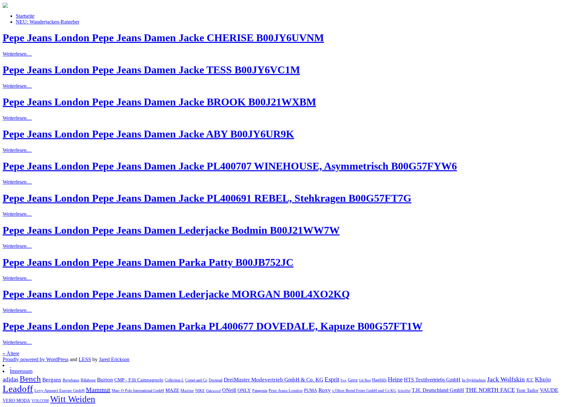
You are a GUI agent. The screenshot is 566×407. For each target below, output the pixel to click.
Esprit (332, 379)
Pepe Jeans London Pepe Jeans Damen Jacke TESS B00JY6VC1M (151, 70)
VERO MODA (16, 400)
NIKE (200, 390)
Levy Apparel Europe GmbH (59, 390)
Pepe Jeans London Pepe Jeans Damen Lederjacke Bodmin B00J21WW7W (171, 230)
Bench (30, 378)
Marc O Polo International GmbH (138, 390)
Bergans (51, 380)
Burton (105, 380)
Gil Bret (365, 380)
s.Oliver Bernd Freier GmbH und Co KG (364, 390)
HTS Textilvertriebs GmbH (432, 379)
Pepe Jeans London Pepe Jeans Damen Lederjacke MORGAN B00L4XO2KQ (176, 294)
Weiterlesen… (17, 54)
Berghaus (71, 380)
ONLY (244, 390)
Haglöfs (379, 379)
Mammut (98, 389)
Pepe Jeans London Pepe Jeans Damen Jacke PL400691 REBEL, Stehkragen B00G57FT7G (207, 198)
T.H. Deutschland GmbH (438, 390)
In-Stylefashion (474, 380)
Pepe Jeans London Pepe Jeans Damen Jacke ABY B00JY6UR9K (148, 134)
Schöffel (404, 391)
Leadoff (18, 388)
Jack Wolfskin (506, 379)
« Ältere (11, 353)
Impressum (21, 371)
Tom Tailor (527, 390)
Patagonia (259, 390)
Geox (353, 379)
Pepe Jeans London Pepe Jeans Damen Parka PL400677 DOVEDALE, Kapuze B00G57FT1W (213, 326)
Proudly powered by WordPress (35, 359)
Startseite (25, 16)
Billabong (88, 380)
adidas (10, 379)
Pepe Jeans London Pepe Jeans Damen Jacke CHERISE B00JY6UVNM (163, 38)
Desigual (215, 380)
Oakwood (213, 391)
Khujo (543, 379)
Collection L (174, 380)
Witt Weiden (72, 399)
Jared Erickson (114, 359)
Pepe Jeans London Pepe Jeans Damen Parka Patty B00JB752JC (148, 262)
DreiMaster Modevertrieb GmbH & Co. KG (273, 379)
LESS (85, 359)
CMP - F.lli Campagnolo (138, 379)
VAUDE (549, 390)
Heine (395, 379)
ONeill (229, 390)
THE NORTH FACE (490, 390)
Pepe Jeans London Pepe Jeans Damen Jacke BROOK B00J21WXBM (159, 102)
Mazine (187, 390)
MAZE (172, 390)
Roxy (324, 390)
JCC (530, 379)
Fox (344, 380)
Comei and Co (196, 380)
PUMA (310, 390)
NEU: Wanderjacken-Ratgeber (47, 22)
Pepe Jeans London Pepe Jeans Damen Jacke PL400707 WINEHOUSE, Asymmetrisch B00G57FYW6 (230, 166)
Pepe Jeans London (286, 390)
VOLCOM (40, 400)
